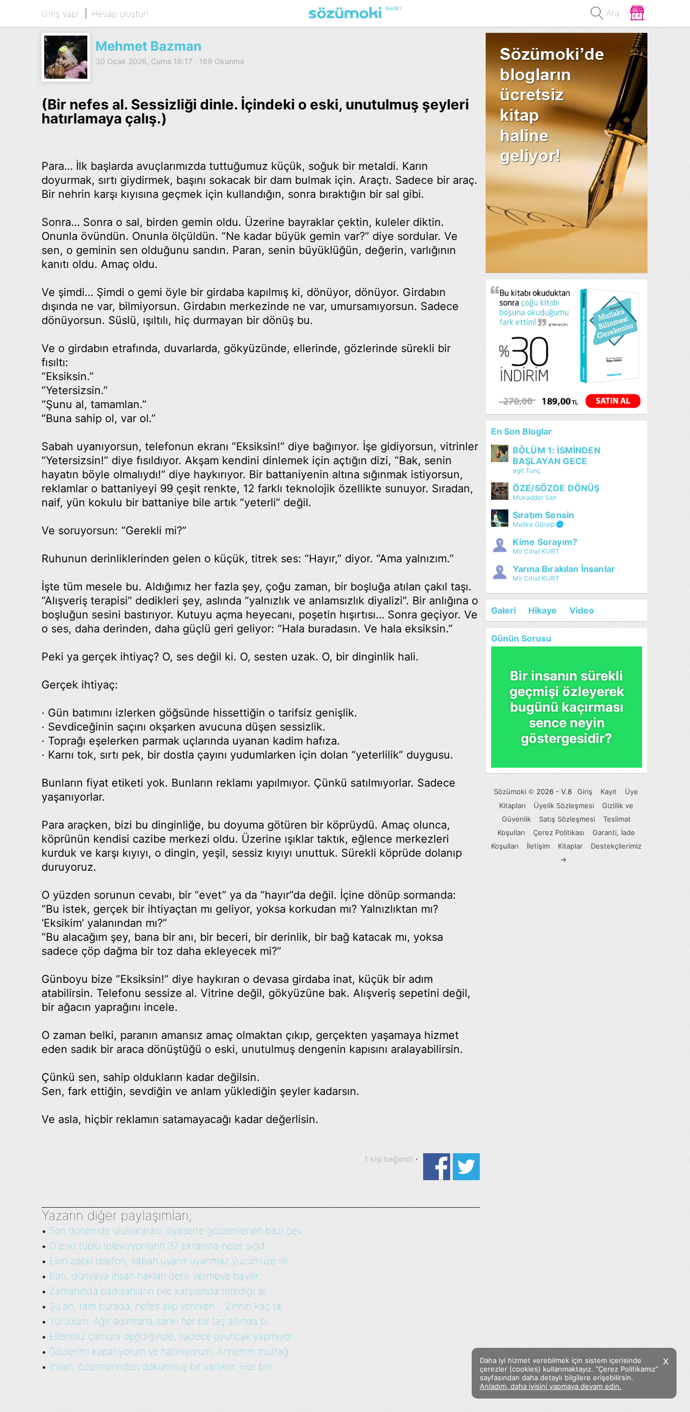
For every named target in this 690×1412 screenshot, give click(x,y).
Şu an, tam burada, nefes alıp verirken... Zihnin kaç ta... (169, 1306)
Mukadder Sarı (535, 497)
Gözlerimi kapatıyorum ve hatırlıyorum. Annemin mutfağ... (173, 1351)
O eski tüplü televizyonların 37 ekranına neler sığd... (161, 1245)
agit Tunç (527, 470)
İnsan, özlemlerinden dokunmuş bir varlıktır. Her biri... (164, 1366)
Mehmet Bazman (148, 46)
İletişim (538, 846)
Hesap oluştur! (120, 13)
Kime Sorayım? (545, 541)
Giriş (584, 791)
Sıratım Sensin (543, 514)
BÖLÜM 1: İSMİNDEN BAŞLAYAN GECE (557, 455)
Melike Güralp (534, 524)
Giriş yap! (60, 13)
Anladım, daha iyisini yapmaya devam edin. (551, 1386)
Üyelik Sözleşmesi (564, 805)
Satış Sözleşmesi (567, 819)
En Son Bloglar (521, 431)
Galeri (503, 610)
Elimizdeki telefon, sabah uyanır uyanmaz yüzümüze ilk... (172, 1260)
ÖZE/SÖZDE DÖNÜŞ (556, 488)
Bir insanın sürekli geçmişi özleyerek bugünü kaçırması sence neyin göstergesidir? (566, 707)
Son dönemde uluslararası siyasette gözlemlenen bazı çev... (179, 1230)
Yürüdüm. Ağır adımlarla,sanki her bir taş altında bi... (163, 1321)
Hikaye (542, 610)
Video (581, 610)
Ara (612, 13)
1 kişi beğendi (388, 1158)
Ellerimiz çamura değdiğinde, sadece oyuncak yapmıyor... (174, 1336)
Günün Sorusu (521, 638)
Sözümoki (510, 791)
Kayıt (609, 791)
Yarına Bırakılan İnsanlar (564, 568)
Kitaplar (570, 846)
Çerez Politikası (558, 832)
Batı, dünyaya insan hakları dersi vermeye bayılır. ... (160, 1276)
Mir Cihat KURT (536, 551)
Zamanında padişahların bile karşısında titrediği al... (161, 1291)
